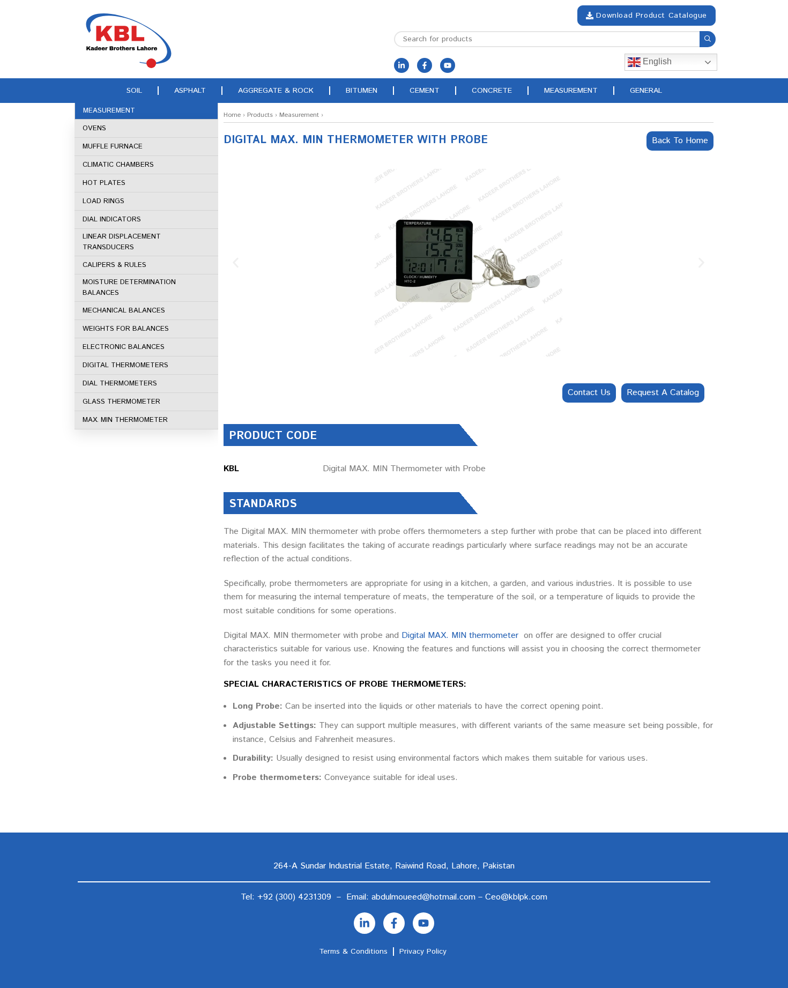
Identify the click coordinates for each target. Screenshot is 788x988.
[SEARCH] (708, 39)
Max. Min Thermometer (125, 420)
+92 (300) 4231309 (294, 897)
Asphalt (190, 90)
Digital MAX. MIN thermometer (460, 635)
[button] (235, 263)
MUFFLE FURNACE (113, 147)
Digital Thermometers (125, 365)
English (656, 61)
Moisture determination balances (129, 287)
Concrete (492, 90)
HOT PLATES (104, 183)
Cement (425, 90)
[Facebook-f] (424, 65)
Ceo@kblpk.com (516, 897)
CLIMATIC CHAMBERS (118, 165)
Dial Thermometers (120, 383)
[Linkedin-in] (401, 65)
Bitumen (361, 90)
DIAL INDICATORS (112, 219)
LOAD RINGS (103, 201)
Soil (134, 90)
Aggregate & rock (276, 90)
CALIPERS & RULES (114, 265)
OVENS (94, 128)
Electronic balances (124, 347)
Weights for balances (126, 329)
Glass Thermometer (121, 402)
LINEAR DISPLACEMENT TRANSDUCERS (122, 242)
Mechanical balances (124, 311)
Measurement (571, 90)
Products (260, 115)
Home (232, 115)
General (646, 90)
